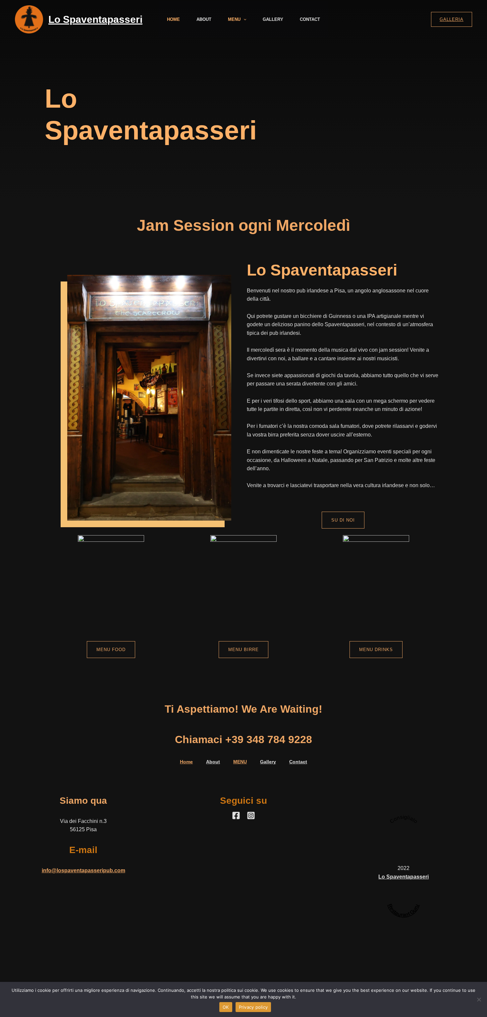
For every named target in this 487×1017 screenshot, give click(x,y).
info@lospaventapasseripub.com (83, 870)
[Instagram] (251, 815)
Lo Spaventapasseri (95, 19)
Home (173, 19)
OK (226, 1007)
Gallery (273, 19)
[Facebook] (236, 815)
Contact (310, 19)
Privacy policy (253, 1007)
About (203, 19)
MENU (234, 19)
